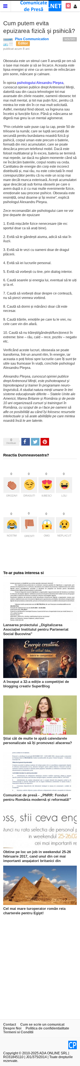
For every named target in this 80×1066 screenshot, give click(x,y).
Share (25, 441)
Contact (9, 1024)
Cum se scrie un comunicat (42, 1024)
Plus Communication (32, 39)
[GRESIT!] (29, 524)
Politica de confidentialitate (47, 1028)
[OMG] (46, 525)
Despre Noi (12, 1028)
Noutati (69, 39)
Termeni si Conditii (18, 1032)
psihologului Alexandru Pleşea (40, 83)
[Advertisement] (40, 967)
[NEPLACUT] (64, 525)
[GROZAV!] (11, 485)
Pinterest (45, 441)
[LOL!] (64, 485)
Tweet (35, 441)
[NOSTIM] (11, 525)
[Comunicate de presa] (40, 5)
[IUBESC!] (46, 485)
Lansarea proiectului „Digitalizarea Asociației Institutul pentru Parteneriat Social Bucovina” (35, 629)
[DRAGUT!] (29, 485)
